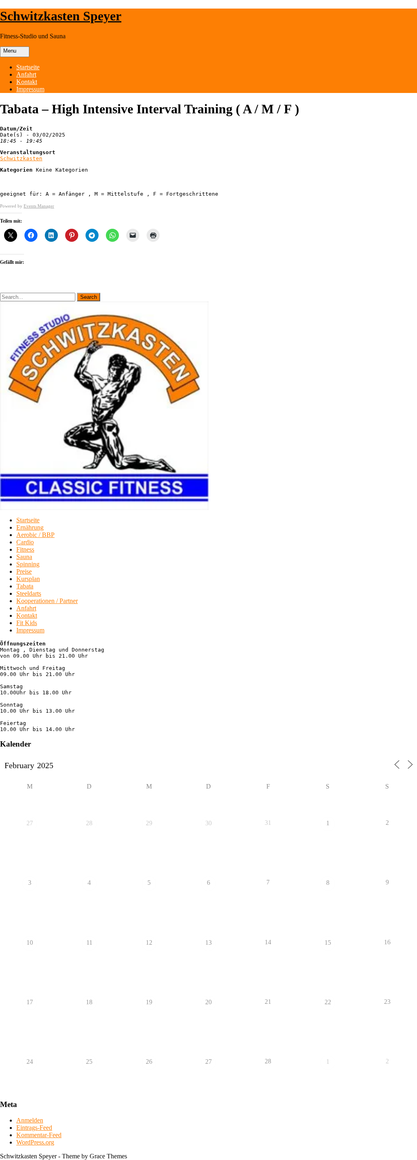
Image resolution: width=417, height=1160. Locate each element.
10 (29, 942)
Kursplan (28, 578)
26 (149, 1061)
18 (89, 1002)
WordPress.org (35, 1142)
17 (29, 1002)
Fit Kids (26, 622)
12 (149, 942)
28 (89, 823)
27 (29, 823)
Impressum (30, 89)
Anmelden (29, 1120)
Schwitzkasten (21, 158)
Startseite (28, 67)
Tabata (24, 586)
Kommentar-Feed (38, 1134)
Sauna (24, 556)
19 (149, 1002)
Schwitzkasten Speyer (60, 16)
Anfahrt (26, 74)
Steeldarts (28, 593)
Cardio (25, 542)
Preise (24, 571)
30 (208, 823)
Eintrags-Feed (34, 1127)
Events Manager (39, 205)
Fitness (25, 549)
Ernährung (30, 527)
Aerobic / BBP (35, 534)
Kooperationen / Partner (47, 600)
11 (89, 942)
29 (149, 823)
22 (328, 1002)
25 (89, 1061)
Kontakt (26, 81)
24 (29, 1061)
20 (208, 1002)
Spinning (28, 564)
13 (208, 942)
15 (328, 942)
